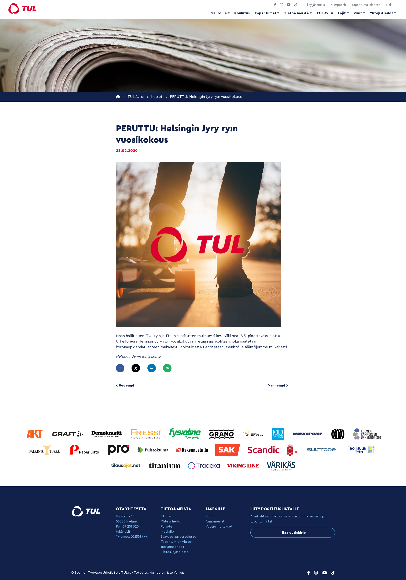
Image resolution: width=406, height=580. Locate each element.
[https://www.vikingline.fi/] (243, 465)
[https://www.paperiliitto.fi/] (84, 449)
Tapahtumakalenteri (365, 5)
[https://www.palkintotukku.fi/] (45, 449)
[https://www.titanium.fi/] (165, 465)
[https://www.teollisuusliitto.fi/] (361, 449)
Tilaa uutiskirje (293, 532)
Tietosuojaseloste (175, 552)
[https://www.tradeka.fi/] (204, 465)
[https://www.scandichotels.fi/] (264, 449)
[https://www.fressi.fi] (146, 433)
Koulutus (242, 13)
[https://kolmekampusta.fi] (366, 433)
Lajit (342, 13)
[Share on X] (138, 368)
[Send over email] (169, 368)
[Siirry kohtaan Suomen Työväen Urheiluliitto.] (118, 97)
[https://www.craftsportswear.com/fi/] (68, 433)
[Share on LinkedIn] (153, 368)
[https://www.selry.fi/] (293, 449)
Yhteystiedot (381, 13)
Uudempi (126, 385)
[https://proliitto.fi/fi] (119, 449)
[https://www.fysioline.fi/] (185, 433)
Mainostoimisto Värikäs (167, 572)
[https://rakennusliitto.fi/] (192, 449)
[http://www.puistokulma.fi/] (153, 449)
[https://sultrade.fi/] (322, 449)
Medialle (167, 531)
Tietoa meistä (296, 13)
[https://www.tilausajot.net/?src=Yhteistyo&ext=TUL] (126, 465)
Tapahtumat (265, 13)
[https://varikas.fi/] (281, 465)
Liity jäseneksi (315, 5)
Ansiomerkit (215, 521)
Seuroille (219, 13)
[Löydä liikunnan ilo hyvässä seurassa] (22, 8)
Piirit (358, 13)
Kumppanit (338, 5)
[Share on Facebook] (122, 368)
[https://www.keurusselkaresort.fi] (254, 433)
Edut (209, 516)
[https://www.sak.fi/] (228, 449)
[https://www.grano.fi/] (222, 433)
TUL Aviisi (325, 13)
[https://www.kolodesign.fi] (278, 433)
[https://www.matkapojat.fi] (308, 433)
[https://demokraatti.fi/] (107, 433)
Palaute (166, 526)
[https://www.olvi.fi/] (338, 433)
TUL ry (166, 516)
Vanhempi (277, 385)
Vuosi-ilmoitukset (219, 526)
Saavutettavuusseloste (178, 536)
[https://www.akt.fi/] (35, 433)
